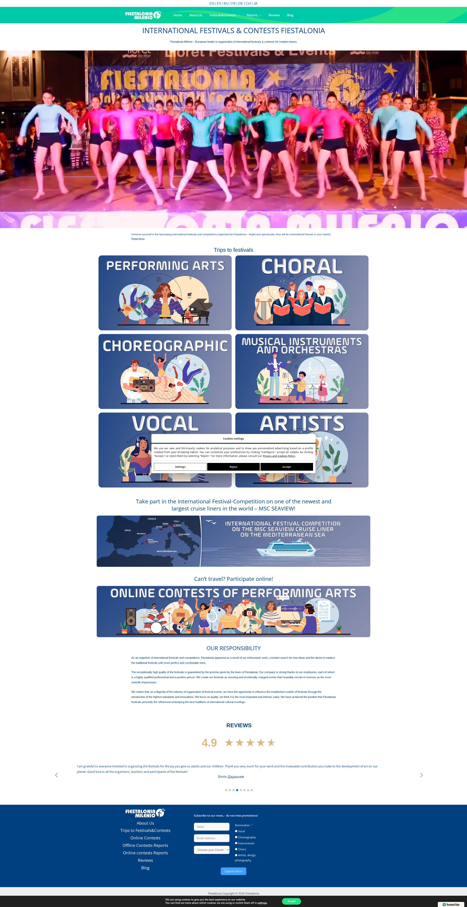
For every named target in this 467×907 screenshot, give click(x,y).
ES (219, 3)
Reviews (145, 892)
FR (233, 3)
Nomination (242, 857)
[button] (238, 15)
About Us (145, 855)
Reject (234, 467)
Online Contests (145, 870)
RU (226, 3)
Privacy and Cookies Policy (279, 455)
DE (240, 3)
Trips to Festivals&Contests (145, 862)
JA (256, 3)
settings (262, 903)
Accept (291, 901)
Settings (180, 467)
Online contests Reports (145, 885)
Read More (138, 238)
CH (248, 3)
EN (211, 3)
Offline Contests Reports (145, 877)
